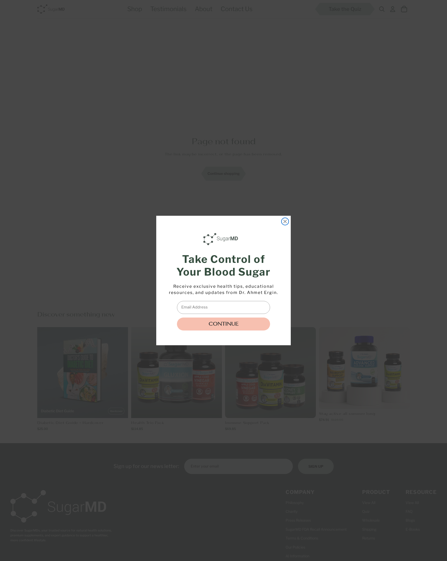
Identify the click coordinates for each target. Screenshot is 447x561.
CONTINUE (223, 324)
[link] (222, 239)
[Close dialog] (285, 221)
